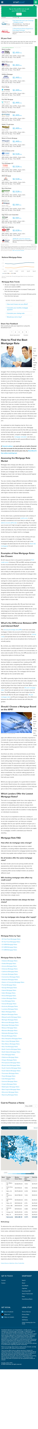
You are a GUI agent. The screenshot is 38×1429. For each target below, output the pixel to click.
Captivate (24, 1288)
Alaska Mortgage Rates (9, 963)
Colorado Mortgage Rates (10, 974)
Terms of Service (26, 1311)
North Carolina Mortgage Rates (11, 1049)
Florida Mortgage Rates (9, 985)
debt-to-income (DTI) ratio (9, 523)
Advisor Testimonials (27, 1293)
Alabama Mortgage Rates (9, 961)
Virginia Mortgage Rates (9, 1084)
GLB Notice (25, 1319)
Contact (3, 1280)
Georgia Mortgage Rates (9, 988)
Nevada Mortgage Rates (9, 1036)
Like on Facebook (8, 1311)
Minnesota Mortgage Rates (10, 1022)
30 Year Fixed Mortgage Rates (11, 939)
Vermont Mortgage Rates (9, 1081)
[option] (14, 1128)
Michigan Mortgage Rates (10, 1020)
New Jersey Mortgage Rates (10, 1041)
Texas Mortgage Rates (8, 1076)
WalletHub (11, 1263)
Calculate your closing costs (15, 313)
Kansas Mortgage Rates (9, 1004)
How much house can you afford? (17, 304)
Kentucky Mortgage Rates (10, 1006)
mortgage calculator (20, 437)
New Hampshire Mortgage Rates (12, 1038)
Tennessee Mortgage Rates (10, 1073)
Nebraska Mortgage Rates (10, 1033)
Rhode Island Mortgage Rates (11, 1065)
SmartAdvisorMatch (27, 1299)
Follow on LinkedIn (9, 1317)
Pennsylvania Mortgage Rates (11, 1063)
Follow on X (7, 1314)
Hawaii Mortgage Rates (9, 990)
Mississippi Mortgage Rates (10, 1025)
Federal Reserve (5, 1263)
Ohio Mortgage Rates (8, 1055)
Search (24, 1280)
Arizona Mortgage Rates (9, 966)
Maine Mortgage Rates (9, 1012)
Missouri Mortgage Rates (9, 1028)
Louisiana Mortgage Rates (10, 1009)
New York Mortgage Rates (10, 1047)
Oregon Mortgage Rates (9, 1060)
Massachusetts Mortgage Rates (11, 1017)
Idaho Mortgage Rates (8, 993)
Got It (19, 14)
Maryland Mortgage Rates (10, 1014)
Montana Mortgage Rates (9, 1030)
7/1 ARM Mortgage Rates (9, 950)
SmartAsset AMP (26, 1291)
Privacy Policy (25, 1314)
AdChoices (25, 1317)
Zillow (16, 1263)
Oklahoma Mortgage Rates (10, 1057)
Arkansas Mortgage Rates (10, 969)
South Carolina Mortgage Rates (11, 1068)
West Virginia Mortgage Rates (11, 1089)
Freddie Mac (21, 1263)
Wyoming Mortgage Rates (10, 1095)
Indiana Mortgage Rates (9, 998)
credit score (24, 518)
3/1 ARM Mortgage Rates (9, 944)
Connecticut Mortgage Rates (11, 977)
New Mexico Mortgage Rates (11, 1044)
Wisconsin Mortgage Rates (10, 1092)
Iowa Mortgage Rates (8, 1001)
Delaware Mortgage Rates (10, 980)
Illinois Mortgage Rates (9, 996)
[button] (12, 1147)
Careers (3, 1283)
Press (23, 1296)
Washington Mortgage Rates (10, 1087)
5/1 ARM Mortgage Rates (9, 947)
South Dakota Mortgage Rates (11, 1071)
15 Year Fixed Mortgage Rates (11, 942)
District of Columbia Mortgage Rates (13, 982)
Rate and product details (18, 250)
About (23, 1283)
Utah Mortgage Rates (8, 1079)
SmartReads (25, 1285)
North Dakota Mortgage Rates (11, 1052)
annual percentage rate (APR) (13, 630)
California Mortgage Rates (10, 971)
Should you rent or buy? (14, 317)
